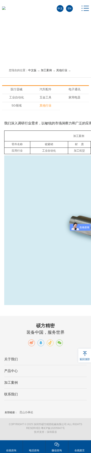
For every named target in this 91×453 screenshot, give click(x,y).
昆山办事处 (26, 412)
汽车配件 (45, 89)
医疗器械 (16, 89)
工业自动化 (16, 97)
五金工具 (45, 97)
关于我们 (11, 359)
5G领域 (17, 105)
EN (69, 8)
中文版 (32, 70)
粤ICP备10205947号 (53, 428)
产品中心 (11, 371)
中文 (60, 8)
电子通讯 (74, 89)
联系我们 (11, 394)
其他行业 (61, 70)
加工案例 (46, 70)
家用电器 (74, 97)
